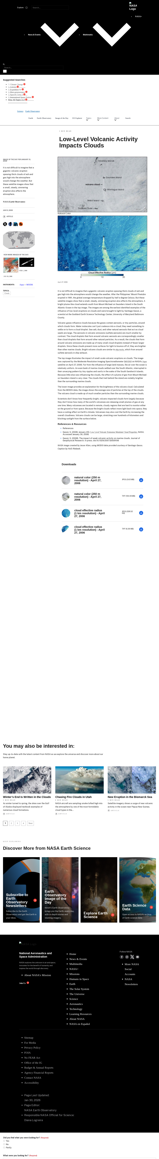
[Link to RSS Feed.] (21, 224)
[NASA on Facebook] (122, 957)
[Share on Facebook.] (10, 224)
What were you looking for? (20, 1155)
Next (30, 823)
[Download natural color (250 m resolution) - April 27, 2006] (141, 481)
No (7, 1144)
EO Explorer (77, 118)
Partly (9, 1147)
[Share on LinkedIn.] (16, 224)
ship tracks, (120, 350)
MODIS (29, 285)
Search (127, 118)
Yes (7, 1141)
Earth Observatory (44, 118)
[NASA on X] (132, 957)
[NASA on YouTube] (137, 957)
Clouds (6, 293)
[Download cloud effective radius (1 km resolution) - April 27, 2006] (141, 514)
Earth (31, 118)
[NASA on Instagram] (127, 957)
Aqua (21, 285)
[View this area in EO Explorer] (19, 240)
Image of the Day (61, 118)
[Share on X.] (5, 224)
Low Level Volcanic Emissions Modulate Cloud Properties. (114, 432)
